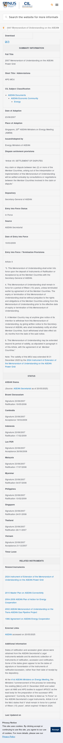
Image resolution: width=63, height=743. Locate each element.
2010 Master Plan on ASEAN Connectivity (24, 592)
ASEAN (8, 634)
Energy (17, 101)
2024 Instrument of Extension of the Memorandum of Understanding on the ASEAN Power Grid (30, 363)
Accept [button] (55, 729)
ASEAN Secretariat (22, 388)
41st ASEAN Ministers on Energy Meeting (30, 679)
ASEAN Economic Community (24, 98)
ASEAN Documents (17, 95)
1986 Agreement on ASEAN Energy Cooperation (27, 618)
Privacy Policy (8, 736)
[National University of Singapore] (9, 4)
